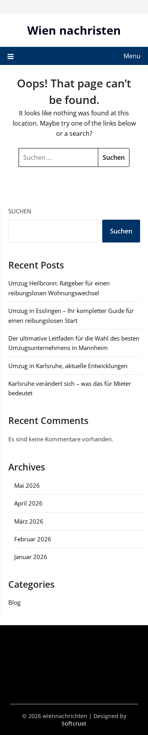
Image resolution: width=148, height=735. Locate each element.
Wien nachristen (74, 30)
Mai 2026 (27, 485)
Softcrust (74, 723)
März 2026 (28, 521)
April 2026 (28, 503)
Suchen (19, 211)
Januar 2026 (30, 557)
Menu (132, 56)
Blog (14, 602)
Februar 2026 (32, 539)
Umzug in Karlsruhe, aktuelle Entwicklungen (67, 366)
